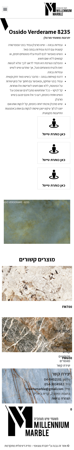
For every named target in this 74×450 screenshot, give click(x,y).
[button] (5, 9)
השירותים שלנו (60, 347)
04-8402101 (53, 379)
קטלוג (66, 352)
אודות (66, 342)
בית (67, 338)
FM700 (67, 307)
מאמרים (65, 361)
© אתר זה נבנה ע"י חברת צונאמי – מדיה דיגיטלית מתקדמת (37, 446)
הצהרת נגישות (61, 398)
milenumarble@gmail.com (44, 389)
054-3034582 (54, 384)
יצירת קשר (63, 365)
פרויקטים (64, 356)
